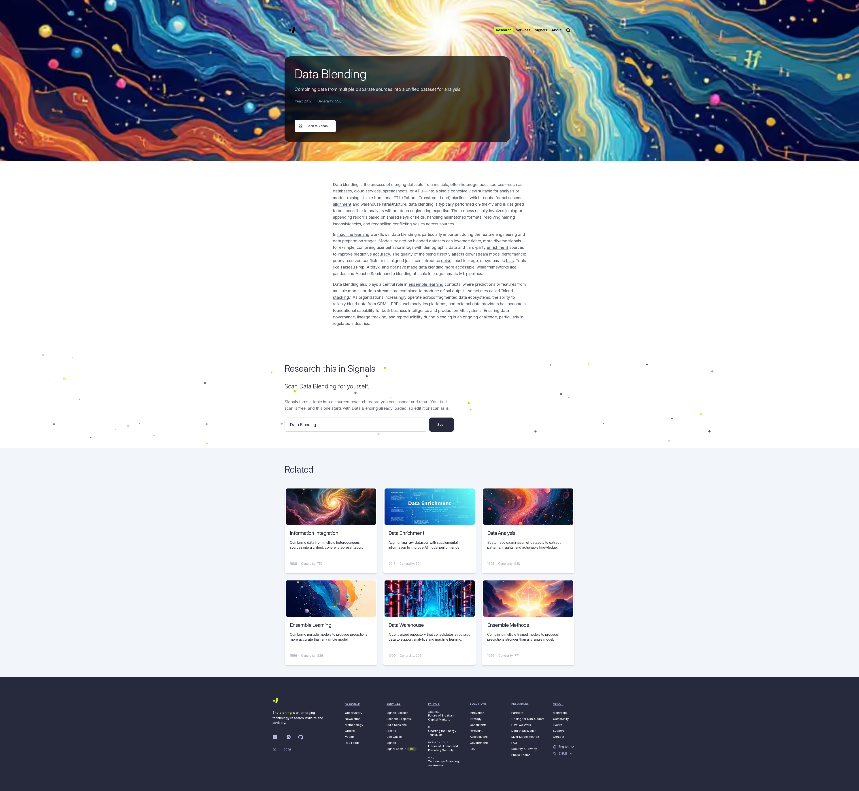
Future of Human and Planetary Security (443, 746)
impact (434, 703)
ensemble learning (425, 284)
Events (557, 725)
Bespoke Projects (399, 719)
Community (561, 719)
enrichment (497, 247)
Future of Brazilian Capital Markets (441, 715)
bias (510, 260)
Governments (479, 742)
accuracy (381, 254)
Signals (392, 742)
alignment (342, 204)
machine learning (353, 234)
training (352, 197)
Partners (517, 712)
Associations (479, 736)
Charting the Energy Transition (442, 730)
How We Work (521, 725)
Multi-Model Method (525, 736)
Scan (441, 424)
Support (558, 730)
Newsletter (352, 719)
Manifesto (560, 712)
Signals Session (397, 712)
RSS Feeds (352, 742)
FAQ (514, 742)
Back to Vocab (317, 126)
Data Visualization (523, 730)
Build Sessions (397, 725)
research (352, 703)
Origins (350, 730)
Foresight (476, 730)
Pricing (391, 730)
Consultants (478, 725)
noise (446, 260)
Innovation (477, 712)
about (558, 703)
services (394, 703)
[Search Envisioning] (568, 30)
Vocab (349, 736)
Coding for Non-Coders (527, 719)
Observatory (353, 712)
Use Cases (394, 736)
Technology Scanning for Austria (443, 761)
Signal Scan (401, 749)
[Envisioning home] (292, 30)
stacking (341, 297)
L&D (472, 748)
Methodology (354, 725)
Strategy (475, 719)
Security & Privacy (524, 748)
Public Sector (520, 755)
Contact (558, 736)
